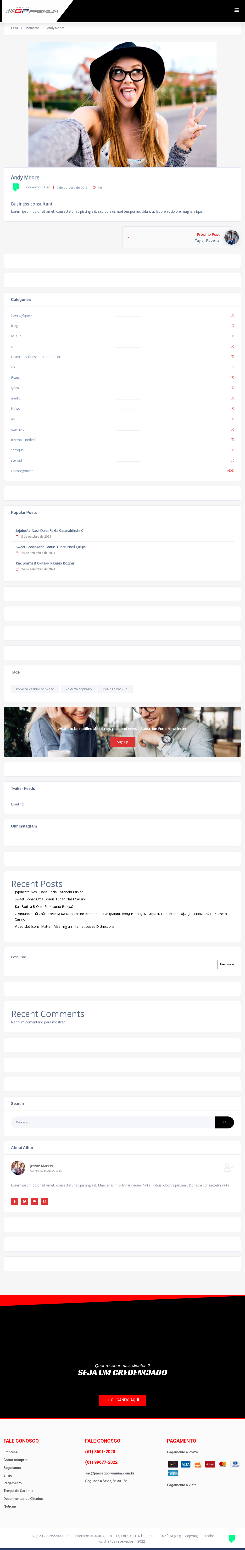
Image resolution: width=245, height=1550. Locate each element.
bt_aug (16, 336)
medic (15, 398)
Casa (14, 28)
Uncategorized (22, 471)
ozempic (17, 429)
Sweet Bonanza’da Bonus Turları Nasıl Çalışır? (51, 547)
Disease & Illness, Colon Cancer (35, 356)
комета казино (115, 689)
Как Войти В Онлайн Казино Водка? (45, 563)
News (15, 408)
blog (14, 325)
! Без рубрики (22, 315)
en (13, 367)
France (16, 377)
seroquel (17, 450)
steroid (16, 460)
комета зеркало (79, 689)
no (13, 419)
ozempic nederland (25, 439)
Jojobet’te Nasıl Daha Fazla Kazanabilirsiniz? (50, 530)
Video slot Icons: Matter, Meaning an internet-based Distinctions (64, 926)
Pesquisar (18, 957)
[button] (237, 10)
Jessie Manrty (41, 1165)
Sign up (122, 742)
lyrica (15, 388)
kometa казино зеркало (35, 689)
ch (13, 346)
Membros (32, 28)
